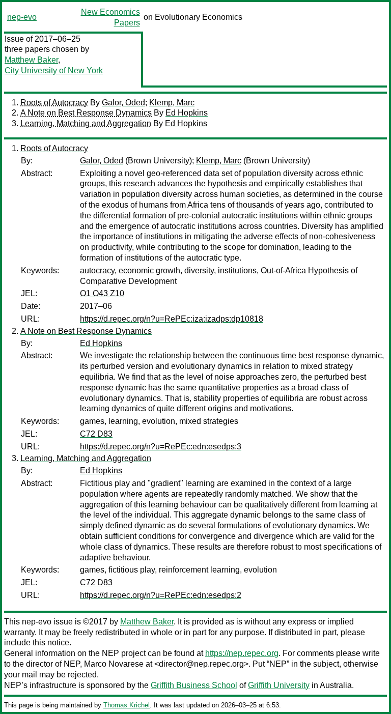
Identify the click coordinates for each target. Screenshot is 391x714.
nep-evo (22, 17)
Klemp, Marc (171, 102)
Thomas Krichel (126, 705)
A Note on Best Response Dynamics (86, 112)
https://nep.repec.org (241, 653)
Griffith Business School (194, 685)
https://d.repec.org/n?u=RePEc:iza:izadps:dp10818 (171, 319)
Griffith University (279, 685)
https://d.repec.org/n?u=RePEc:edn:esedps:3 (160, 446)
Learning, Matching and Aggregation (85, 123)
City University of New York (54, 70)
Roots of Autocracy (54, 102)
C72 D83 (96, 434)
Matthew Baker (31, 59)
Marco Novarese (114, 664)
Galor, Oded (123, 102)
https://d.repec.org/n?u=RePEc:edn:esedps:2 (160, 595)
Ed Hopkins (186, 112)
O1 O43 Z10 (102, 293)
